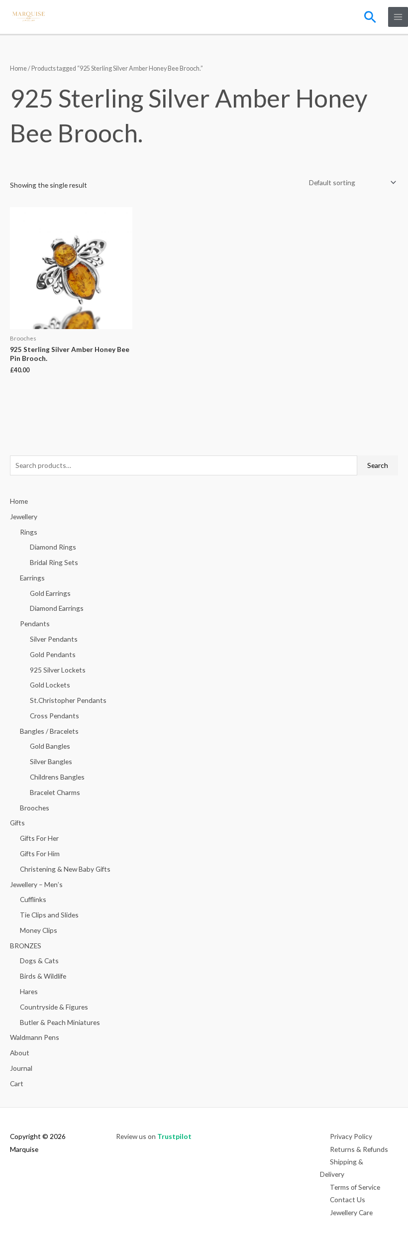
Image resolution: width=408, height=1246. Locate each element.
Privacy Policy (351, 1136)
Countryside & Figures (54, 1007)
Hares (29, 991)
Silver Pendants (54, 639)
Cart (16, 1083)
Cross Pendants (54, 715)
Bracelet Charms (55, 792)
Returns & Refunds (359, 1149)
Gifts (17, 822)
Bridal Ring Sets (54, 562)
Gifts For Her (39, 838)
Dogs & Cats (39, 960)
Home (18, 68)
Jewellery (23, 516)
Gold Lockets (50, 684)
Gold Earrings (50, 593)
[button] (370, 17)
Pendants (35, 623)
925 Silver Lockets (58, 670)
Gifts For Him (40, 853)
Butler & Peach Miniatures (60, 1022)
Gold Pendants (53, 654)
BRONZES (25, 945)
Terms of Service (355, 1187)
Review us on (154, 1136)
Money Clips (38, 930)
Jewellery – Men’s (36, 884)
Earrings (32, 577)
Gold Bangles (50, 746)
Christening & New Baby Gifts (65, 869)
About (19, 1052)
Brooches (34, 807)
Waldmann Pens (34, 1037)
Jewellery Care (351, 1212)
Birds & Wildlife (43, 976)
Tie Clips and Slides (49, 914)
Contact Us (347, 1199)
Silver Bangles (51, 761)
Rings (28, 532)
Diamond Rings (53, 547)
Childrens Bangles (57, 777)
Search (377, 465)
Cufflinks (33, 899)
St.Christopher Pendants (68, 700)
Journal (21, 1068)
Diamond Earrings (57, 608)
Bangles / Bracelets (49, 731)
